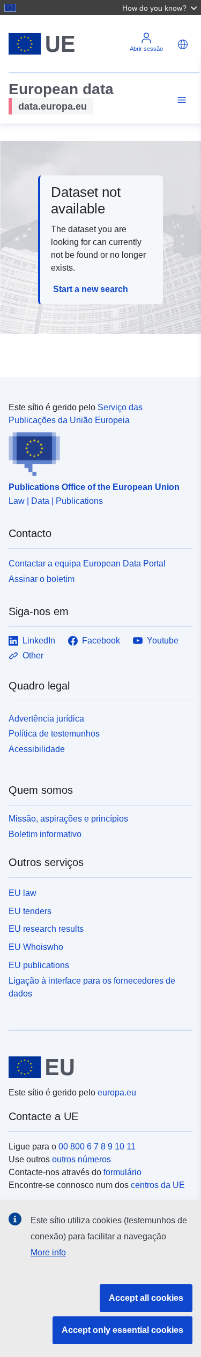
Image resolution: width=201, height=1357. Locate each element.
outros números (81, 1159)
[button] (161, 7)
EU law (22, 893)
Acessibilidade (37, 749)
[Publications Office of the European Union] (96, 451)
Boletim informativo (45, 834)
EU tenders (30, 911)
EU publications (39, 965)
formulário (122, 1172)
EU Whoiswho (36, 947)
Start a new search (90, 289)
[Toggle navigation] (180, 100)
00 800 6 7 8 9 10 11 (97, 1146)
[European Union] (96, 1067)
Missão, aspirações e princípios (68, 818)
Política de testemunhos (54, 733)
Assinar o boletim (42, 579)
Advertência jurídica (46, 718)
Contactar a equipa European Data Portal (87, 563)
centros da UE (158, 1185)
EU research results (46, 928)
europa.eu (117, 1092)
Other (33, 655)
